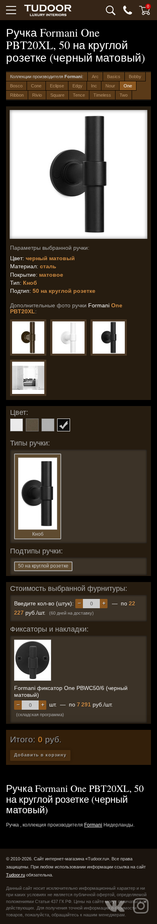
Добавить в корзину (40, 754)
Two (124, 95)
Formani (93, 825)
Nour (110, 85)
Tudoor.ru (15, 874)
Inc (94, 85)
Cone (36, 85)
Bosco (16, 85)
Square (57, 95)
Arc (95, 76)
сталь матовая (47, 424)
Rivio (37, 95)
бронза (32, 424)
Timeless (102, 95)
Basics (113, 76)
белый (16, 424)
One (128, 85)
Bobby (135, 76)
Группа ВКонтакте (115, 906)
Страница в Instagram (141, 906)
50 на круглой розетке (43, 566)
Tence (79, 95)
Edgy (77, 85)
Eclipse (57, 85)
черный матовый (63, 424)
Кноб (37, 534)
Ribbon (17, 95)
